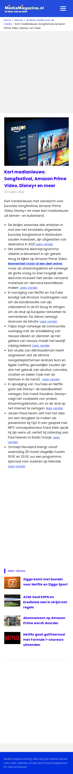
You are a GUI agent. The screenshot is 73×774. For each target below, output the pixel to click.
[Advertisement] (36, 72)
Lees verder (44, 244)
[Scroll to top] (67, 768)
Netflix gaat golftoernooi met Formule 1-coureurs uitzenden (44, 639)
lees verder (54, 408)
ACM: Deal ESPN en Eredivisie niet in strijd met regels (45, 602)
